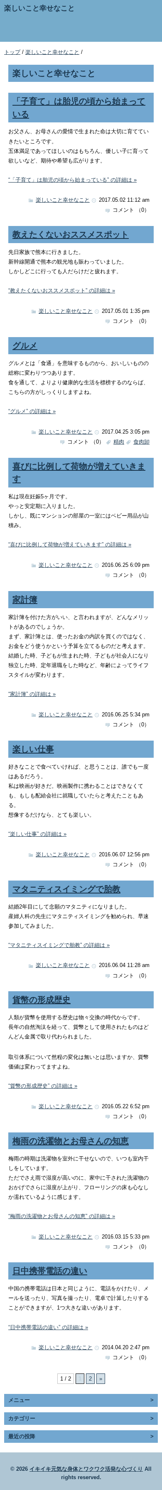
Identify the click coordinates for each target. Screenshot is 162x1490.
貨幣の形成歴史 (41, 999)
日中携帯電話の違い (49, 1270)
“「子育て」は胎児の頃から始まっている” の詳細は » (72, 180)
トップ (12, 52)
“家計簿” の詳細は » (32, 694)
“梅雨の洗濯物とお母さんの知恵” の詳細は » (61, 1216)
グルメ (24, 345)
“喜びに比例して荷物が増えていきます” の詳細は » (69, 544)
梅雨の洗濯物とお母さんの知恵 (70, 1140)
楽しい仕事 (33, 749)
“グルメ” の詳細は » (32, 411)
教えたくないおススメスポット (70, 234)
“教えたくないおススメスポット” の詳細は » (61, 290)
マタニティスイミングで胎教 (66, 888)
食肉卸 (141, 442)
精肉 (118, 442)
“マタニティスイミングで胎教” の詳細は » (59, 945)
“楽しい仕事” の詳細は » (37, 834)
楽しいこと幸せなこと (52, 52)
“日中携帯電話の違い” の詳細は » (48, 1327)
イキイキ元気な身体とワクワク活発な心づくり (86, 1469)
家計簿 (24, 599)
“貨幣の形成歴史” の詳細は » (42, 1086)
